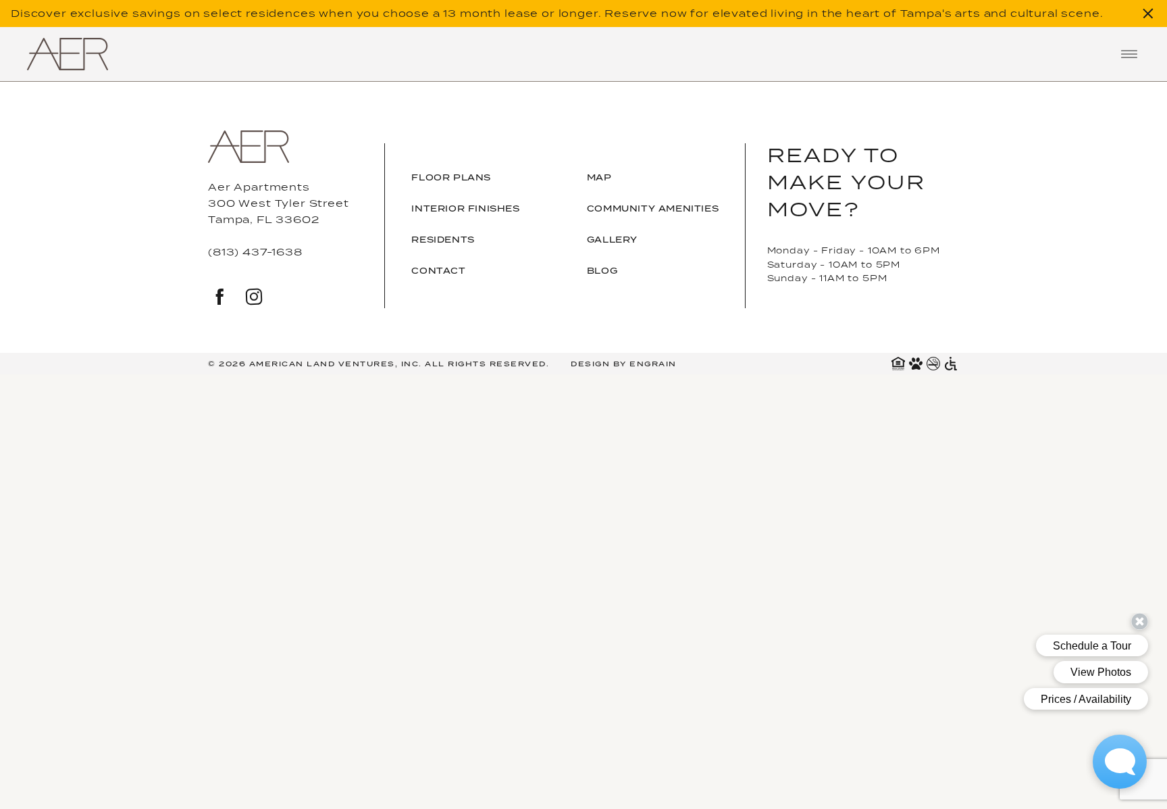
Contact (438, 270)
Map (599, 177)
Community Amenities (653, 208)
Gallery (612, 239)
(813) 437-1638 (255, 251)
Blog (602, 270)
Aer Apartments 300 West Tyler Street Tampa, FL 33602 (278, 203)
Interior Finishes (465, 208)
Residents (442, 239)
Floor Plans (451, 177)
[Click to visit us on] (220, 298)
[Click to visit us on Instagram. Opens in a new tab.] (254, 298)
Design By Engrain (624, 363)
